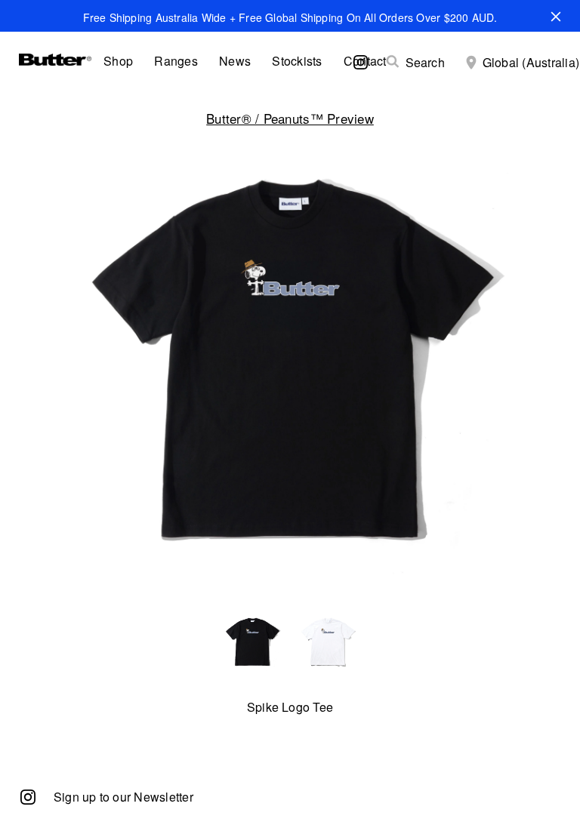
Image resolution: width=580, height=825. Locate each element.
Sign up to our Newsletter (123, 796)
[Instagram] (27, 796)
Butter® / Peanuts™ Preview (290, 118)
